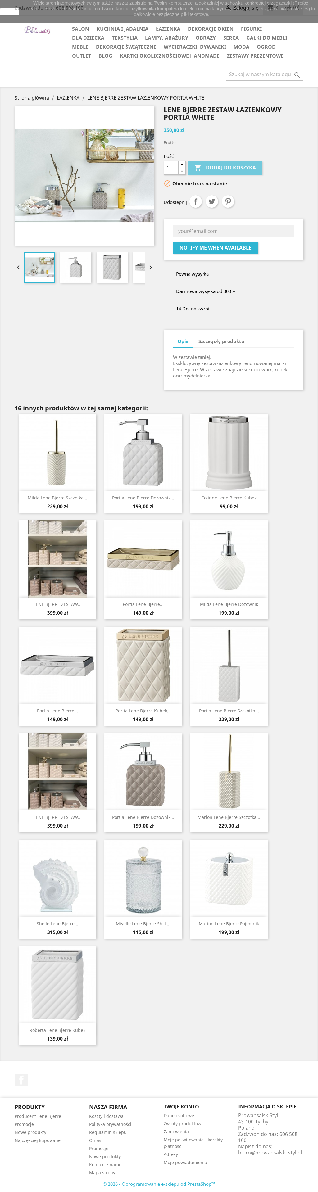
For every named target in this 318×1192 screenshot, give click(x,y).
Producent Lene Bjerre (38, 1116)
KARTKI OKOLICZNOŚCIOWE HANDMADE (170, 55)
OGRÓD (266, 46)
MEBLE (80, 46)
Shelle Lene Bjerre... (57, 924)
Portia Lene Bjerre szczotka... (229, 711)
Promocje (24, 1124)
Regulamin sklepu (108, 1132)
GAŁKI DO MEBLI (266, 37)
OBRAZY (206, 37)
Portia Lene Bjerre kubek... (143, 711)
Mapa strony (102, 1173)
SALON (80, 28)
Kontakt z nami (104, 1164)
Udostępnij (195, 201)
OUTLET (81, 55)
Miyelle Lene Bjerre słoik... (143, 924)
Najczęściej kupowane (38, 1140)
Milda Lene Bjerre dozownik (229, 604)
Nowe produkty (30, 1132)
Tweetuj (212, 201)
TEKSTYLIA (125, 37)
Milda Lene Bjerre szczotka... (57, 498)
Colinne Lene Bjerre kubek (229, 498)
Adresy (171, 1154)
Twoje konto (181, 1106)
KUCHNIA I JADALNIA (122, 28)
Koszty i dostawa (106, 1116)
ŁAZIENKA (168, 28)
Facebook (21, 1080)
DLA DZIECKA (88, 37)
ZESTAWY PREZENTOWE (255, 55)
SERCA (231, 37)
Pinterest (228, 201)
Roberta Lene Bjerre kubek (57, 1030)
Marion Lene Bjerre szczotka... (229, 817)
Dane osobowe (179, 1115)
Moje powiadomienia (185, 1162)
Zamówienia (176, 1132)
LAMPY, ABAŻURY (166, 37)
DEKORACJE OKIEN (211, 28)
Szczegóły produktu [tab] (221, 341)
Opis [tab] (183, 341)
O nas (95, 1140)
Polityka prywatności (110, 1124)
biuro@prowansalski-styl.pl (270, 1152)
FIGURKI (251, 28)
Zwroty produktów (182, 1124)
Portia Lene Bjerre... (143, 604)
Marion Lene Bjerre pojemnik (229, 924)
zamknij (9, 11)
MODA (241, 46)
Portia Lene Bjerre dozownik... (143, 498)
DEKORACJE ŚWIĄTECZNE (126, 46)
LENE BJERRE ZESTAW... (58, 604)
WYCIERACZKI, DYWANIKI (195, 46)
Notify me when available (215, 247)
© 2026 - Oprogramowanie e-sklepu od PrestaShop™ (159, 1184)
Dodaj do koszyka (225, 167)
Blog (105, 55)
